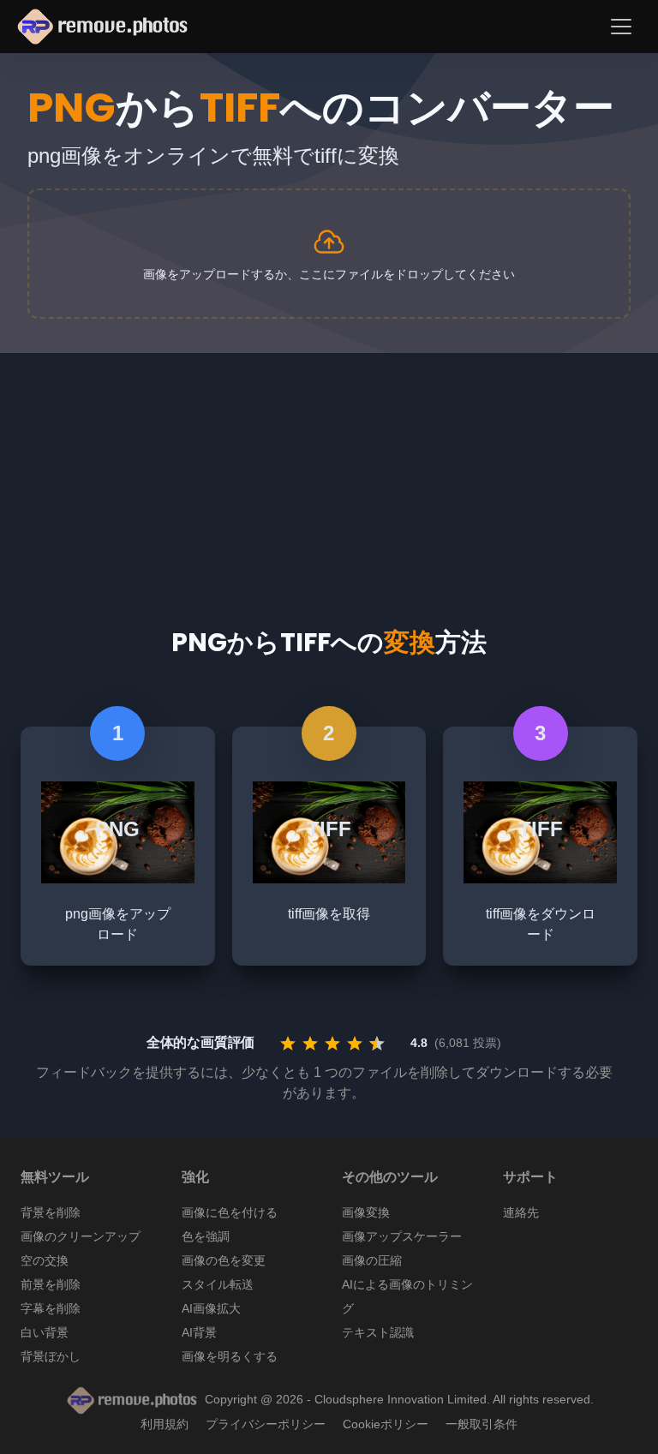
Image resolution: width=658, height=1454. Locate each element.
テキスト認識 (378, 1332)
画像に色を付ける (230, 1212)
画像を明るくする (230, 1356)
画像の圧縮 (372, 1260)
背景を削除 (51, 1212)
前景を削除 (51, 1284)
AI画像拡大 (211, 1308)
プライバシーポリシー (266, 1424)
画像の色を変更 (224, 1260)
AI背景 (199, 1332)
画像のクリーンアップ (81, 1236)
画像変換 (366, 1212)
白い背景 (45, 1332)
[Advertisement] (329, 473)
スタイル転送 (218, 1284)
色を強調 (206, 1236)
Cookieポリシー (385, 1424)
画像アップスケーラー (402, 1236)
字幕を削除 (51, 1308)
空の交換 (45, 1260)
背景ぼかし (51, 1356)
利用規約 (164, 1424)
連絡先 (521, 1212)
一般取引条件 (481, 1424)
